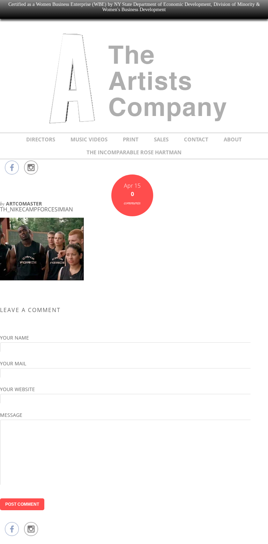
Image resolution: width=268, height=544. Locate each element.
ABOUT (233, 139)
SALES (161, 139)
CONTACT (196, 139)
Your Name (14, 337)
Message (11, 415)
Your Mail (13, 363)
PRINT (131, 139)
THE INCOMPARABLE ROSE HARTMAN (134, 152)
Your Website (17, 389)
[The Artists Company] (134, 124)
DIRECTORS (40, 139)
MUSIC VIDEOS (88, 139)
